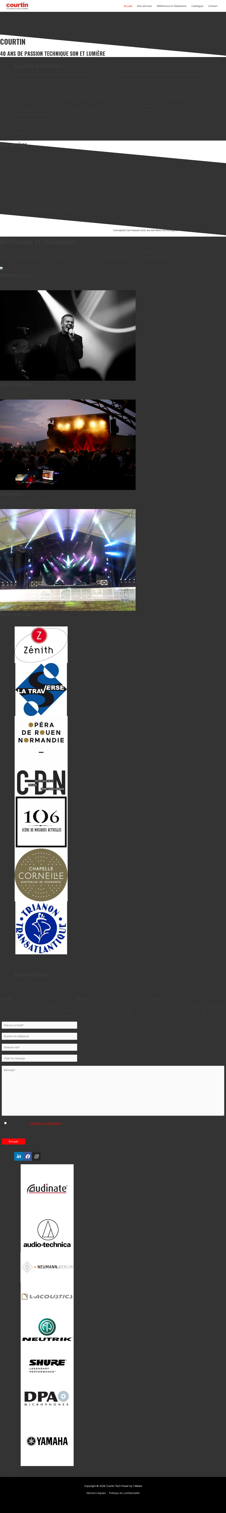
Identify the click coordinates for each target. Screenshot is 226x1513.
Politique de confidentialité (45, 1123)
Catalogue (197, 5)
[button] (113, 956)
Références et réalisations (171, 5)
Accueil (128, 5)
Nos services (144, 5)
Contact (212, 5)
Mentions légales (96, 1492)
